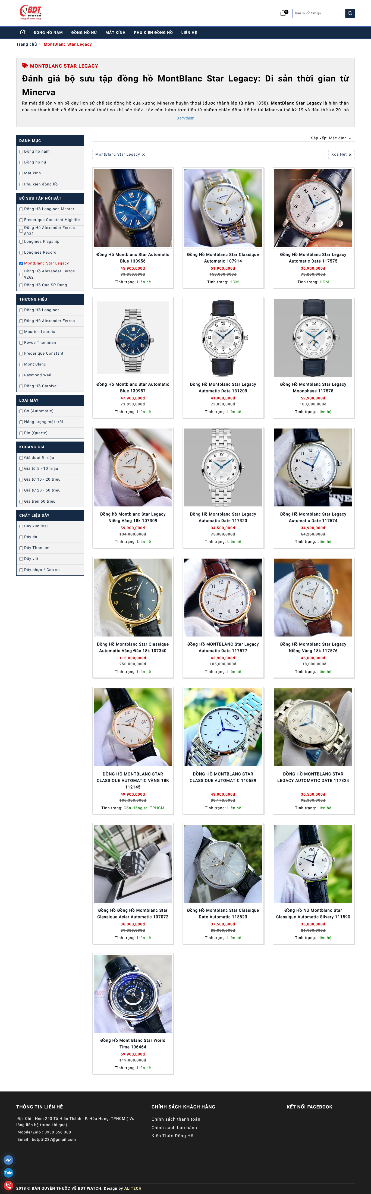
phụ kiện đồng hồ (153, 33)
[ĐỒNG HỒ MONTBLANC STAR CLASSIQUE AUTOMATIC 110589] (223, 727)
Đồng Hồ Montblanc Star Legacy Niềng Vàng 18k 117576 (313, 647)
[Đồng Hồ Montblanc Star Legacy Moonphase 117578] (313, 337)
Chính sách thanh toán (176, 1119)
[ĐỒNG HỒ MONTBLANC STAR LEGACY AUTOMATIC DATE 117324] (313, 727)
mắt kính (115, 33)
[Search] (350, 13)
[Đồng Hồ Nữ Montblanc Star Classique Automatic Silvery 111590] (313, 863)
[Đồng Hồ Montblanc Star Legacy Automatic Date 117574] (313, 467)
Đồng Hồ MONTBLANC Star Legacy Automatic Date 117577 (223, 647)
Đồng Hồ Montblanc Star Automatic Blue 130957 (132, 387)
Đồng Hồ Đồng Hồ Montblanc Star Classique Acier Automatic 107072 (132, 913)
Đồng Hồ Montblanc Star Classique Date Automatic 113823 (223, 913)
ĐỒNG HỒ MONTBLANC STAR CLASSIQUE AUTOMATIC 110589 (223, 777)
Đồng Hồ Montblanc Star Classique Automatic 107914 (223, 257)
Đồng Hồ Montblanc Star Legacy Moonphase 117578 (313, 387)
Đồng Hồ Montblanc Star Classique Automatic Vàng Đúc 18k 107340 (133, 647)
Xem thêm (185, 118)
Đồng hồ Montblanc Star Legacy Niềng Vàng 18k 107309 (133, 517)
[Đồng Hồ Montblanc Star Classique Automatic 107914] (223, 208)
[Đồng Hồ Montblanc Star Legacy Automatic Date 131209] (223, 337)
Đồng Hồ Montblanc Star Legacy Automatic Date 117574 (313, 517)
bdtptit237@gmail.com (54, 1140)
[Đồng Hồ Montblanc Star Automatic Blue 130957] (133, 337)
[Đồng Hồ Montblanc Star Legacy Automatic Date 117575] (313, 208)
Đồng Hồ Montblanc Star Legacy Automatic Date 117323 (223, 517)
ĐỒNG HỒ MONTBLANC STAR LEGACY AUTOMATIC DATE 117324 (313, 777)
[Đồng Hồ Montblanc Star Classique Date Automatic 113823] (223, 863)
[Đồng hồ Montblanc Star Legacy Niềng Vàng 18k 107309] (133, 467)
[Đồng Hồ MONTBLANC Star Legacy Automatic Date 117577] (223, 597)
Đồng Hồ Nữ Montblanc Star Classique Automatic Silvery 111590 (313, 913)
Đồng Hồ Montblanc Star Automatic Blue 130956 (132, 257)
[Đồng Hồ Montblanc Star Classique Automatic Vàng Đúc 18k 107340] (133, 597)
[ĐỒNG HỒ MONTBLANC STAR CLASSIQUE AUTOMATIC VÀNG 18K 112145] (133, 727)
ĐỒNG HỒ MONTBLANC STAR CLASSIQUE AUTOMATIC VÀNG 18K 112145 (133, 780)
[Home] (22, 33)
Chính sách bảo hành (174, 1127)
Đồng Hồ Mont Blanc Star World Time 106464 (132, 1043)
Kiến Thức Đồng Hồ (173, 1135)
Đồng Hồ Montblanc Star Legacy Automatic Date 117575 (313, 257)
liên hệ (189, 33)
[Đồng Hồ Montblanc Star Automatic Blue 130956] (133, 208)
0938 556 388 (58, 1132)
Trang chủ (26, 44)
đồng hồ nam (48, 33)
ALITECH (133, 1188)
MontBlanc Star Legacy (68, 44)
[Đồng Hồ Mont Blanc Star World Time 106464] (133, 993)
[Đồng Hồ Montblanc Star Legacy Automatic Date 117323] (223, 467)
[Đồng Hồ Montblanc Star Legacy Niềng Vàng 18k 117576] (313, 597)
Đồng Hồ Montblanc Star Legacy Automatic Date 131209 (223, 387)
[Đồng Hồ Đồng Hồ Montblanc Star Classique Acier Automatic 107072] (133, 863)
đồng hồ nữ (84, 33)
